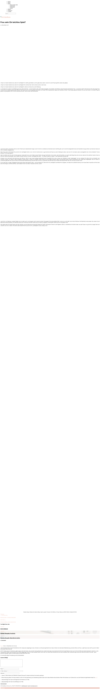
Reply (1, 645)
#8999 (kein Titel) (14, 4)
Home (9, 1)
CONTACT (10, 10)
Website (2, 673)
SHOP (9, 3)
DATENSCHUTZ (33, 686)
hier (96, 677)
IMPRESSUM (24, 686)
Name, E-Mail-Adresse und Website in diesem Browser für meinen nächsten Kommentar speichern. (23, 675)
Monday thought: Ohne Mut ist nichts (10, 638)
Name (2, 668)
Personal (2, 614)
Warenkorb (12, 7)
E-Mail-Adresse (4, 671)
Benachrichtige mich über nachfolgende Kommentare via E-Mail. (15, 679)
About (9, 2)
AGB (29, 686)
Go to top (2, 688)
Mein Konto (12, 5)
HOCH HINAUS (4, 629)
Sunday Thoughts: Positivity (7, 633)
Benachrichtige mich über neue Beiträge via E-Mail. (12, 681)
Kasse (11, 8)
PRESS (9, 9)
